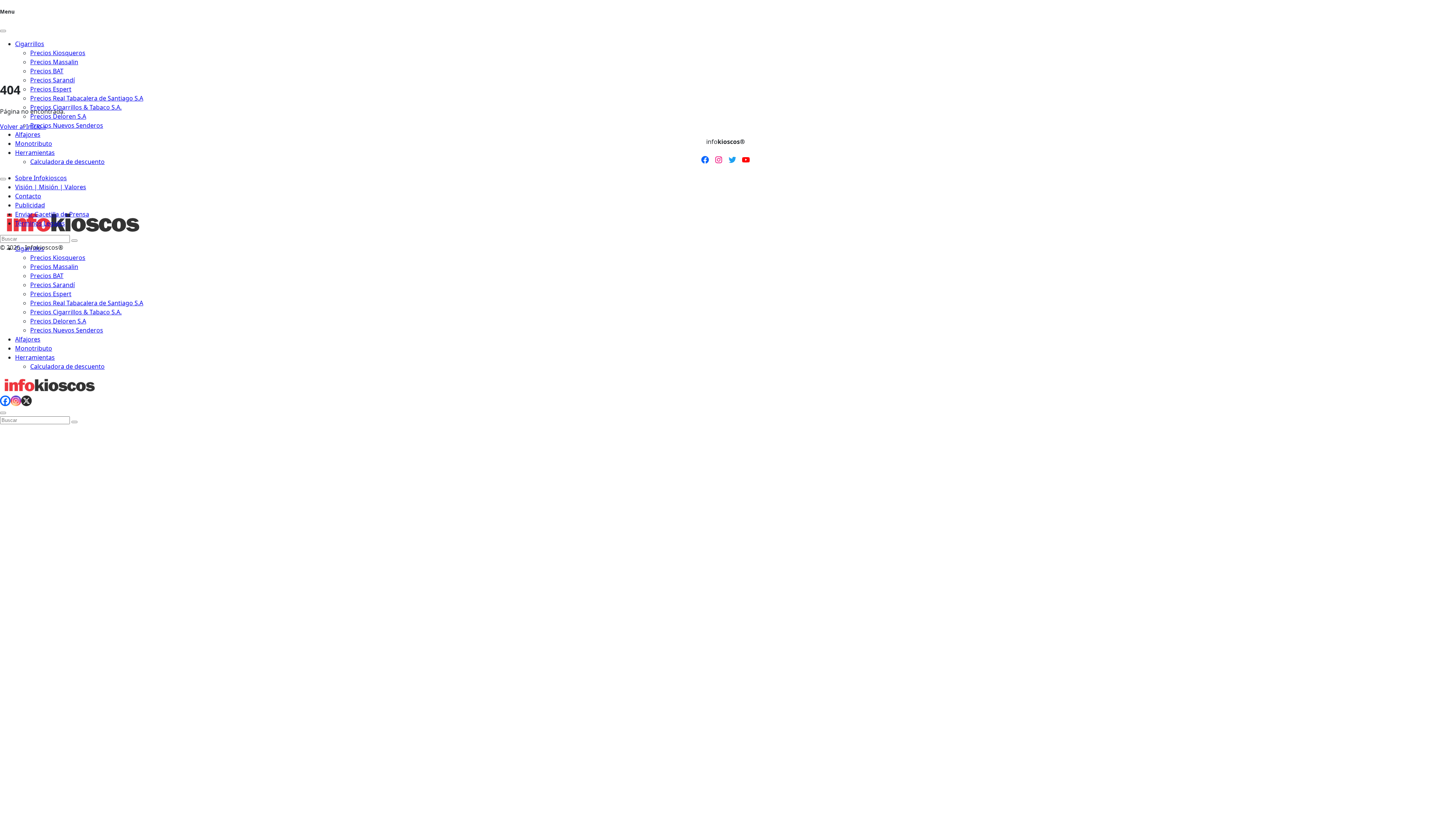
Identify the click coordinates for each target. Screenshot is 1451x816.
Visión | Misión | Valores (50, 187)
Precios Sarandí (52, 80)
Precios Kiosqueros (57, 257)
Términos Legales (40, 223)
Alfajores (27, 134)
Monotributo (33, 143)
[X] (26, 401)
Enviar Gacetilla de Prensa (52, 214)
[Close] (3, 31)
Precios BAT (46, 276)
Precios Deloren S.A (58, 116)
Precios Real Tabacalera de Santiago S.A (86, 98)
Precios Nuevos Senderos (66, 125)
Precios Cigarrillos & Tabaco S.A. (76, 107)
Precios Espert (50, 89)
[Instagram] (16, 401)
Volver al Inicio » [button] (23, 126)
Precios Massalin (54, 267)
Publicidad (30, 205)
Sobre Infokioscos (41, 178)
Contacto (28, 196)
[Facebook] (5, 401)
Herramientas (35, 152)
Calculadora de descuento (67, 162)
